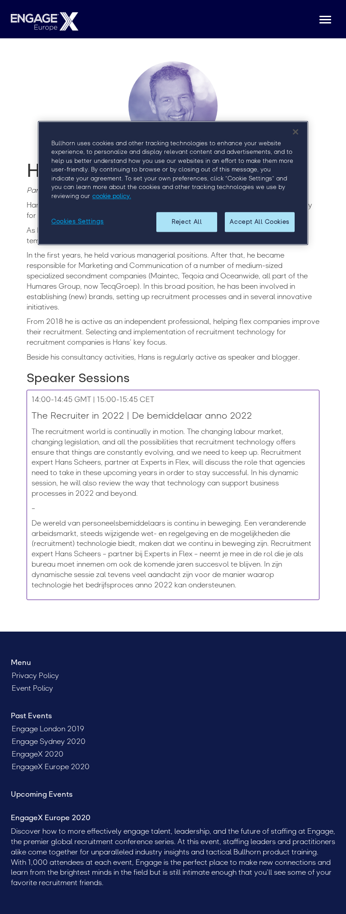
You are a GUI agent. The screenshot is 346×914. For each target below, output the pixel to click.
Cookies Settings (77, 221)
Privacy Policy (35, 675)
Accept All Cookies (260, 221)
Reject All (187, 221)
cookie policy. (111, 196)
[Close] (295, 132)
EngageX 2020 (38, 754)
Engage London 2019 (48, 729)
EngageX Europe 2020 (51, 766)
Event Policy (32, 688)
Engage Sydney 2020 (49, 741)
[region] (173, 183)
